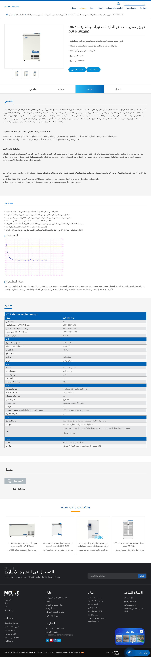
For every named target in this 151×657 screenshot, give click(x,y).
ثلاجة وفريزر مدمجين (11, 637)
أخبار (6, 603)
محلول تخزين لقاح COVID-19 (56, 598)
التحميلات (93, 69)
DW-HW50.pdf (19, 488)
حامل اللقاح (8, 641)
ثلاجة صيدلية (128, 598)
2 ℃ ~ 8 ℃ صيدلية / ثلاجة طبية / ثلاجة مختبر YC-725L (129, 544)
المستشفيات (93, 604)
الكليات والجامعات (95, 611)
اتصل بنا (143, 8)
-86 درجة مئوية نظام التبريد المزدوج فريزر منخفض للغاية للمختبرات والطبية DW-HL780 (93, 544)
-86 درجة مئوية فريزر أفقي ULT (55, 14)
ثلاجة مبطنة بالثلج (130, 605)
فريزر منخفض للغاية (34, 14)
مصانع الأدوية (93, 615)
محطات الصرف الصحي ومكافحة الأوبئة (96, 619)
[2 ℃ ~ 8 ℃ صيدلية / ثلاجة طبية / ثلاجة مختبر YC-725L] (128, 529)
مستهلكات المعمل (11, 623)
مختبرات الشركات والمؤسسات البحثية (95, 599)
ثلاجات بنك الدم (10, 634)
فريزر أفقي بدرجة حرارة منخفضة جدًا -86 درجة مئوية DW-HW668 (22, 544)
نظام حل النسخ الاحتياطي (55, 612)
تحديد (89, 89)
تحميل (118, 89)
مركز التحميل (9, 610)
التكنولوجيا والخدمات (114, 8)
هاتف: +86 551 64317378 (55, 628)
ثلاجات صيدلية (9, 630)
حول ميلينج (8, 599)
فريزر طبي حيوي (130, 601)
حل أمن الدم (50, 608)
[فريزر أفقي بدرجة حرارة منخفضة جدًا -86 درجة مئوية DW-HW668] (22, 529)
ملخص (33, 89)
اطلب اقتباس (77, 69)
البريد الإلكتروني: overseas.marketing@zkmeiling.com (59, 633)
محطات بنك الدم (94, 607)
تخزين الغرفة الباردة (53, 615)
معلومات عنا (131, 8)
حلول (92, 8)
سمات (61, 89)
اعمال (100, 8)
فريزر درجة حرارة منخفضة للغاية (133, 609)
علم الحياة (20, 14)
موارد (6, 607)
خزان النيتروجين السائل (54, 605)
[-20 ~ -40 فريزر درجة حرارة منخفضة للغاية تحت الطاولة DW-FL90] (57, 529)
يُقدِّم (142, 576)
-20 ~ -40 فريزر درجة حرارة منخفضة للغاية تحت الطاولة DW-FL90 (57, 544)
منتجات (83, 8)
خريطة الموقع (116, 652)
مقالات (108, 652)
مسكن (73, 8)
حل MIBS (49, 601)
